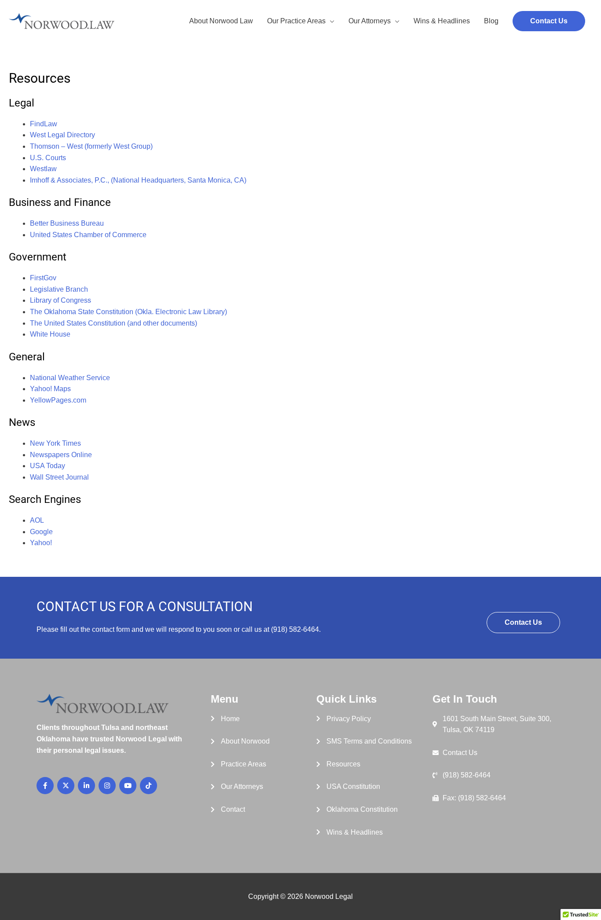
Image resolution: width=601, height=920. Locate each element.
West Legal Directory (62, 135)
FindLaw (43, 124)
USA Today (47, 465)
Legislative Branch (59, 289)
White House (50, 334)
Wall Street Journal (59, 477)
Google (41, 531)
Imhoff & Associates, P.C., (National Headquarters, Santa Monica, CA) (138, 180)
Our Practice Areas (296, 21)
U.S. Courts (48, 157)
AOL (37, 520)
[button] (549, 21)
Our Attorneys (369, 21)
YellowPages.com (58, 400)
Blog (491, 21)
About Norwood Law (221, 21)
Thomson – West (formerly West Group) (91, 146)
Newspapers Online (61, 454)
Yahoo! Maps (50, 388)
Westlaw (43, 168)
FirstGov (43, 278)
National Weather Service (70, 377)
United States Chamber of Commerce (88, 234)
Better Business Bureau (67, 223)
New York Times (55, 443)
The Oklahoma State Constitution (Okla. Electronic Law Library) (128, 311)
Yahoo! (41, 542)
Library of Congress (60, 300)
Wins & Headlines (442, 21)
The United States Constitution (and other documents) (113, 323)
